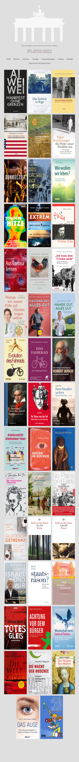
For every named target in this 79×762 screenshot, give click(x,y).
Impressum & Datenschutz (39, 63)
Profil (8, 59)
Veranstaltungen (48, 59)
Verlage (35, 59)
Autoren (26, 59)
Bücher (17, 59)
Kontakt (70, 59)
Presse (60, 59)
